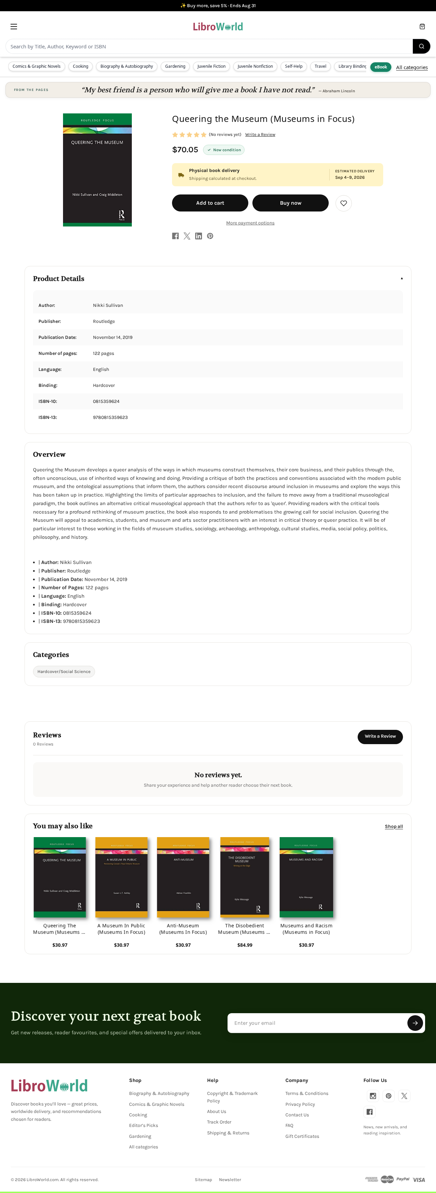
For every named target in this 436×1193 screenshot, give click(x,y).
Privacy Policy (300, 1104)
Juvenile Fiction (211, 66)
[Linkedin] (198, 236)
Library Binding (353, 66)
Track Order (219, 1122)
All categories (412, 67)
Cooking (80, 66)
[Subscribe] (415, 1023)
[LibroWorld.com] (49, 1085)
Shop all (394, 826)
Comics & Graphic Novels (37, 66)
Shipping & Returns (228, 1133)
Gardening (175, 66)
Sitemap (203, 1179)
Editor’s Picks (143, 1125)
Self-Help (293, 66)
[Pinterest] (210, 236)
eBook (381, 67)
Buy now (290, 203)
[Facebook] (175, 236)
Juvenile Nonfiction (255, 66)
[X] (187, 236)
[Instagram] (373, 1096)
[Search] (422, 46)
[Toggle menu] (13, 26)
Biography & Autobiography (126, 66)
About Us (216, 1111)
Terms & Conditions (306, 1093)
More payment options (250, 223)
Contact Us (297, 1115)
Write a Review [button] (260, 134)
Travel (320, 66)
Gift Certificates (302, 1136)
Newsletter (230, 1179)
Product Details (58, 278)
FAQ (289, 1125)
